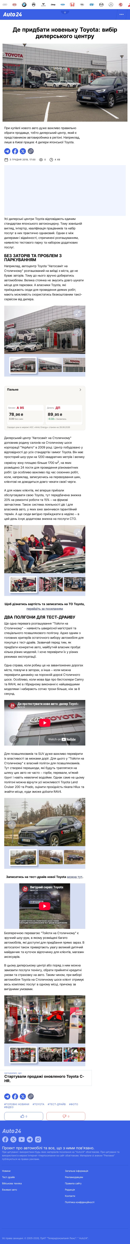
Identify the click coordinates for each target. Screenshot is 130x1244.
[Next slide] (77, 332)
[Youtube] (22, 1139)
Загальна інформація (76, 1171)
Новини (6, 1171)
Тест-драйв (8, 1177)
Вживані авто (9, 1189)
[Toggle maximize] (77, 313)
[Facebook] (5, 1139)
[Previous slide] (12, 332)
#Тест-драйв (57, 1104)
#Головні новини (16, 1104)
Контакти (70, 1196)
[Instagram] (38, 1139)
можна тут (74, 877)
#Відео (9, 1107)
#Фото (73, 1104)
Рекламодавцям (74, 1177)
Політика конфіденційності (79, 1202)
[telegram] (7, 151)
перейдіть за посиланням (45, 609)
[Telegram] (30, 1139)
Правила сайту (73, 1183)
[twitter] (23, 151)
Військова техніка (12, 1183)
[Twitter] (13, 1139)
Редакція (70, 1189)
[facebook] (15, 151)
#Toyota (38, 1104)
